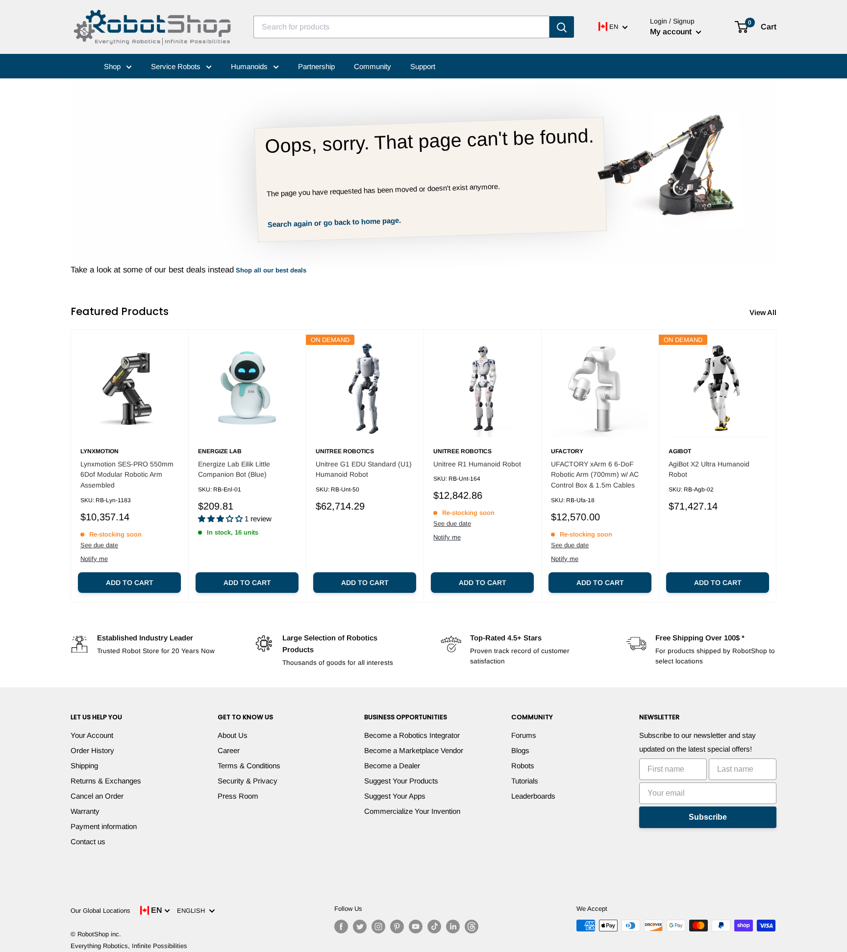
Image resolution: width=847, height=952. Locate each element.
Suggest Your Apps (394, 796)
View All (763, 312)
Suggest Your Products (401, 781)
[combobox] (401, 27)
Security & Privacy (247, 781)
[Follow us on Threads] (471, 926)
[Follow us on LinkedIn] (453, 926)
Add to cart (129, 582)
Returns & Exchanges (106, 781)
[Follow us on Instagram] (378, 926)
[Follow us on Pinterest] (397, 926)
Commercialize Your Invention (412, 811)
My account (672, 31)
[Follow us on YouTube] (416, 926)
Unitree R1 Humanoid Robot (477, 464)
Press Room (238, 796)
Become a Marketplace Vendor (413, 750)
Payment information (104, 826)
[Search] (561, 27)
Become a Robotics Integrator (412, 735)
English (193, 910)
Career (229, 750)
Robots (522, 765)
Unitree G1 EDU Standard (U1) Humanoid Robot (364, 469)
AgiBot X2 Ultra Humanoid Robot (709, 469)
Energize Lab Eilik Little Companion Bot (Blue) (234, 469)
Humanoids (250, 66)
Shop (113, 66)
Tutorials (524, 781)
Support (422, 66)
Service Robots (176, 66)
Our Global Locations (100, 910)
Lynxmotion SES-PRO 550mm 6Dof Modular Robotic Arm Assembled (127, 474)
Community (372, 66)
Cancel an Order (97, 796)
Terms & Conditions (249, 765)
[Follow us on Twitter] (360, 926)
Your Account (92, 735)
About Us (233, 735)
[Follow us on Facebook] (341, 926)
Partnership (316, 66)
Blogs (520, 750)
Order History (92, 750)
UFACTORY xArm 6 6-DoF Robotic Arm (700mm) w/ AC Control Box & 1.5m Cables (595, 474)
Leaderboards (533, 796)
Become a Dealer (392, 765)
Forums (523, 735)
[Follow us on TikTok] (434, 926)
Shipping (84, 765)
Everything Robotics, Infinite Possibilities (129, 946)
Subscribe (708, 817)
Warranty (85, 811)
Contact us (88, 841)
